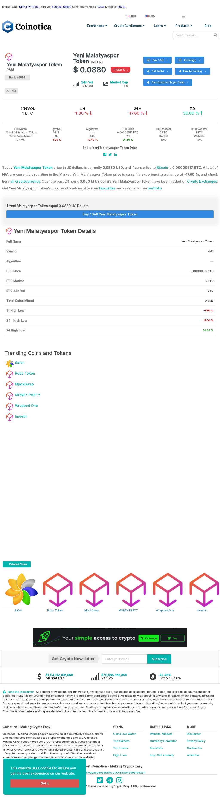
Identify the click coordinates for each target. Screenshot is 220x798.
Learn (158, 26)
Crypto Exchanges (202, 181)
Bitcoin (162, 167)
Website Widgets (161, 733)
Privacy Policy (196, 741)
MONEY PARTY (128, 610)
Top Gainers (121, 741)
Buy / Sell (159, 59)
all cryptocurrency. (26, 181)
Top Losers (120, 748)
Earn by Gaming (194, 70)
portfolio (155, 188)
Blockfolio (156, 748)
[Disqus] (110, 489)
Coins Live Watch (124, 733)
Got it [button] (45, 783)
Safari (18, 610)
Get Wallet (155, 70)
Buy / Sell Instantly (162, 755)
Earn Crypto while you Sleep (165, 81)
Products (182, 26)
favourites (107, 188)
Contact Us (194, 748)
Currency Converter (163, 741)
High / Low (120, 755)
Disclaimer (194, 733)
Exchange (191, 59)
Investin (202, 610)
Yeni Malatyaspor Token (33, 167)
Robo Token (55, 610)
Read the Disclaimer (21, 691)
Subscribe (159, 659)
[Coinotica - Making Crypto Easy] (27, 26)
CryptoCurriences (128, 26)
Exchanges (95, 26)
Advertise (193, 755)
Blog (208, 26)
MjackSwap (91, 610)
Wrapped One (165, 610)
